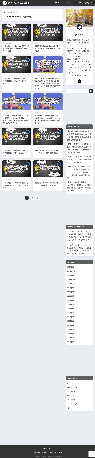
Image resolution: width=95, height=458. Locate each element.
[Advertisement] (79, 109)
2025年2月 (71, 275)
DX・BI (57, 3)
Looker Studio (67, 3)
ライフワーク (72, 404)
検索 (91, 91)
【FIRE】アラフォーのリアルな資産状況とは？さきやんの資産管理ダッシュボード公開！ (79, 159)
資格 (69, 408)
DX (68, 383)
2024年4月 (71, 308)
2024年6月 (71, 300)
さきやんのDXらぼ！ (19, 2)
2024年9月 (71, 288)
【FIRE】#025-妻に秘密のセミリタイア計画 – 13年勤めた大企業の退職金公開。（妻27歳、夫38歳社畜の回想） (79, 186)
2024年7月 (71, 296)
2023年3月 (71, 338)
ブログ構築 (71, 400)
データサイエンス (73, 391)
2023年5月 (71, 329)
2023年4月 (71, 333)
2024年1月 (71, 321)
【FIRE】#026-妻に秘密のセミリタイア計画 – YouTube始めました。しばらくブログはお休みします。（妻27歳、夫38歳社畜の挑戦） (79, 172)
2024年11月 (71, 279)
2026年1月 (71, 267)
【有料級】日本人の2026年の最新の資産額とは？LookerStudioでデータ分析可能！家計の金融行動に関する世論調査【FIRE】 (79, 135)
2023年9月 (71, 325)
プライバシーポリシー (55, 452)
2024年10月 (71, 284)
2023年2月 (71, 342)
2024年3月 (71, 313)
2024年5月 (71, 304)
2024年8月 (71, 292)
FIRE (75, 3)
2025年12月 (71, 271)
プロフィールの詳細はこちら (77, 75)
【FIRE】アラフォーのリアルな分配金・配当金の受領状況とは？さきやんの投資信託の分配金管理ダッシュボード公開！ (79, 148)
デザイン (70, 395)
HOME (49, 448)
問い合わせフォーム (85, 3)
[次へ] (37, 198)
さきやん (82, 240)
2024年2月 (71, 317)
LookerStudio (72, 387)
